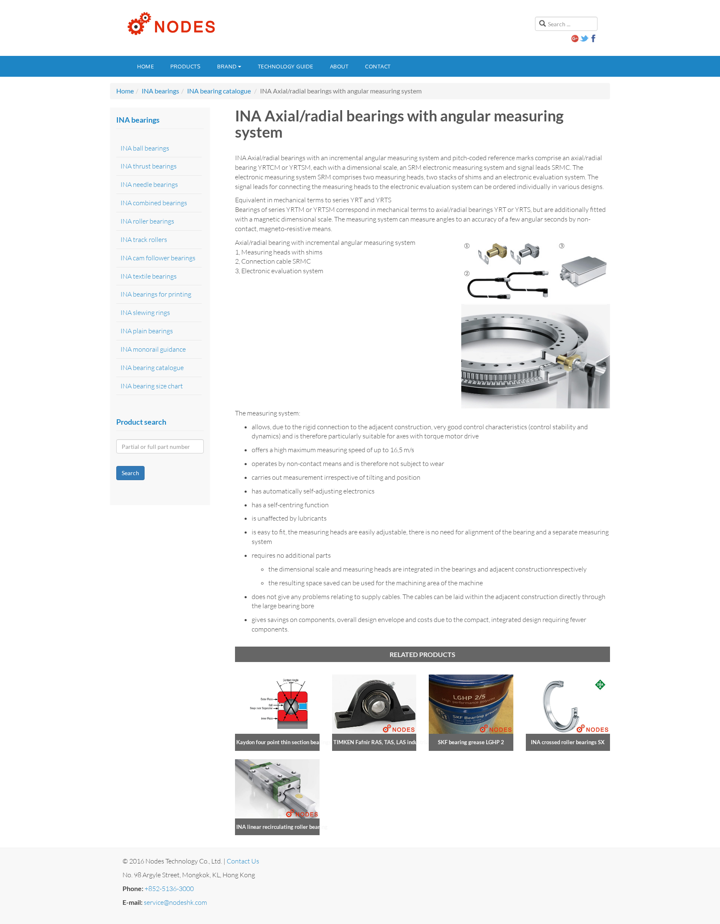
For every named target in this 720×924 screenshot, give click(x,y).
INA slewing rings (145, 312)
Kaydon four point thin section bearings (283, 742)
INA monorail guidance (153, 349)
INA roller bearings (147, 221)
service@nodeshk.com (175, 902)
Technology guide (285, 66)
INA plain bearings (146, 331)
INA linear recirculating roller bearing (282, 826)
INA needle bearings (149, 184)
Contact (378, 66)
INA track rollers (143, 239)
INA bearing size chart (151, 386)
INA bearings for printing (155, 294)
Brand (227, 66)
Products (185, 66)
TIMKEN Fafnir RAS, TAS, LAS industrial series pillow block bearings (416, 742)
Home (145, 66)
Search (130, 472)
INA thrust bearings (148, 166)
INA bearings (160, 91)
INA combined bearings (153, 203)
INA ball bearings (144, 148)
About (339, 66)
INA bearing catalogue (219, 91)
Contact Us (243, 861)
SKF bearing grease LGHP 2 (471, 742)
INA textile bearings (148, 276)
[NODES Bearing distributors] (170, 23)
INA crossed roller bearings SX (568, 742)
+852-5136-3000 (169, 888)
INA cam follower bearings (157, 258)
